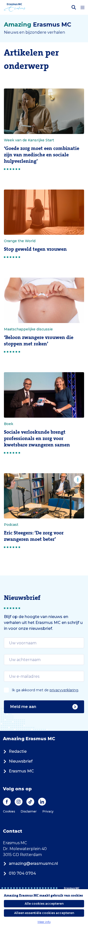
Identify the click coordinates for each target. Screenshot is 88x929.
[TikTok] (30, 802)
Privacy (48, 811)
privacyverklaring (64, 690)
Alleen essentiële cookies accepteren (44, 913)
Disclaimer (29, 811)
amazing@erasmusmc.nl (33, 863)
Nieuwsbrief (21, 761)
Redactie (18, 751)
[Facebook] (7, 802)
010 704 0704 (22, 873)
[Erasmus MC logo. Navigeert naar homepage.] (14, 7)
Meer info (44, 922)
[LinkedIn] (42, 802)
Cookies (9, 811)
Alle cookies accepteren (44, 903)
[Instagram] (18, 802)
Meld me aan (23, 706)
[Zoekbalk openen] (74, 7)
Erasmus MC (21, 771)
